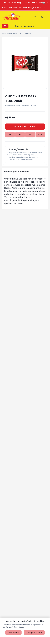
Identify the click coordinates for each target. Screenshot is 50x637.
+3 (10, 134)
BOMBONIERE (12, 33)
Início (4, 33)
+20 (40, 134)
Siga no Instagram (24, 26)
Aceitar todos (13, 632)
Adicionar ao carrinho (25, 126)
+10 (30, 134)
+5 (20, 134)
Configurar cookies (34, 632)
